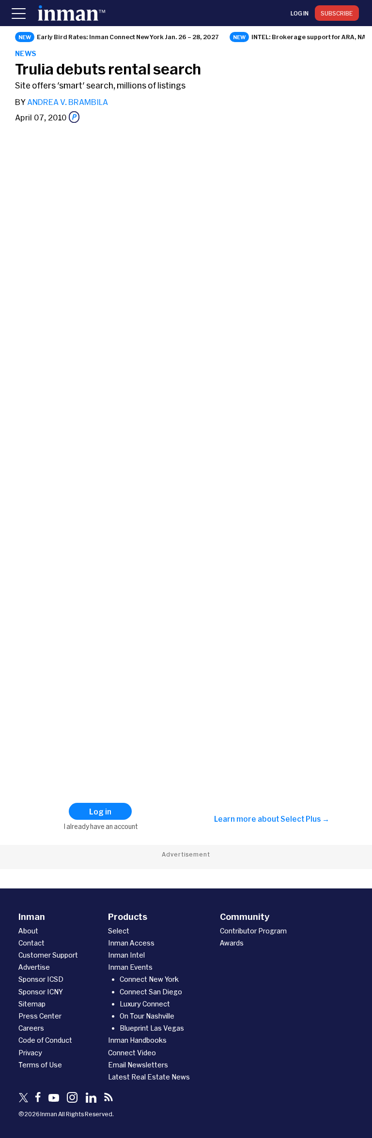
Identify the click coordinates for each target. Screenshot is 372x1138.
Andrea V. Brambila (67, 101)
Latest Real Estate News (149, 1077)
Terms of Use (40, 1065)
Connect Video (132, 1053)
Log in (300, 13)
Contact (31, 943)
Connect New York (149, 979)
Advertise (34, 967)
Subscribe (337, 13)
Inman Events (130, 967)
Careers (31, 1028)
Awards (232, 943)
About (28, 931)
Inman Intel (126, 955)
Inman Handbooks (137, 1040)
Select (118, 931)
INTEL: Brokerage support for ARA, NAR (311, 37)
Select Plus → (304, 818)
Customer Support (48, 955)
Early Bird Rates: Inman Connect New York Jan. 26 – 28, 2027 (128, 37)
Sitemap (32, 1004)
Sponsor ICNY (40, 992)
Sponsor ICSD (40, 979)
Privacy (30, 1053)
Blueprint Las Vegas (152, 1028)
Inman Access (131, 943)
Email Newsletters (138, 1065)
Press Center (40, 1016)
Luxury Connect (145, 1004)
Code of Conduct (45, 1040)
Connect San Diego (151, 992)
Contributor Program (253, 931)
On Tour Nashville (147, 1016)
